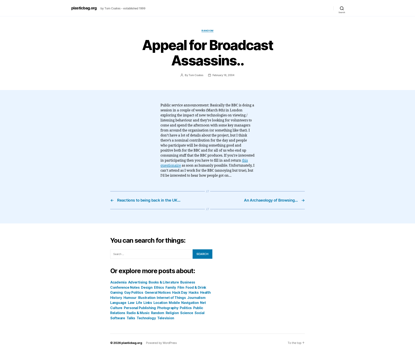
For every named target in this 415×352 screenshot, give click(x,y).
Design (146, 287)
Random (207, 30)
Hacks (194, 292)
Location (160, 303)
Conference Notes (125, 287)
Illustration (146, 298)
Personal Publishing (140, 308)
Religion (172, 313)
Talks (131, 318)
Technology (146, 318)
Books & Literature (164, 282)
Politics (186, 308)
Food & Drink (196, 287)
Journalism (196, 298)
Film (181, 287)
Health (205, 292)
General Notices (158, 292)
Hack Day (179, 292)
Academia (118, 282)
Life (139, 303)
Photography (167, 308)
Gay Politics (133, 292)
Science (186, 313)
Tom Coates (196, 75)
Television (165, 318)
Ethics (159, 287)
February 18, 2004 (223, 75)
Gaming (116, 292)
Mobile (174, 303)
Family (171, 287)
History (116, 298)
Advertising (137, 282)
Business (187, 282)
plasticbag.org (84, 8)
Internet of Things (171, 298)
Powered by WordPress (161, 343)
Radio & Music (138, 313)
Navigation (190, 303)
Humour (130, 298)
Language (118, 303)
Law (131, 303)
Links (147, 303)
